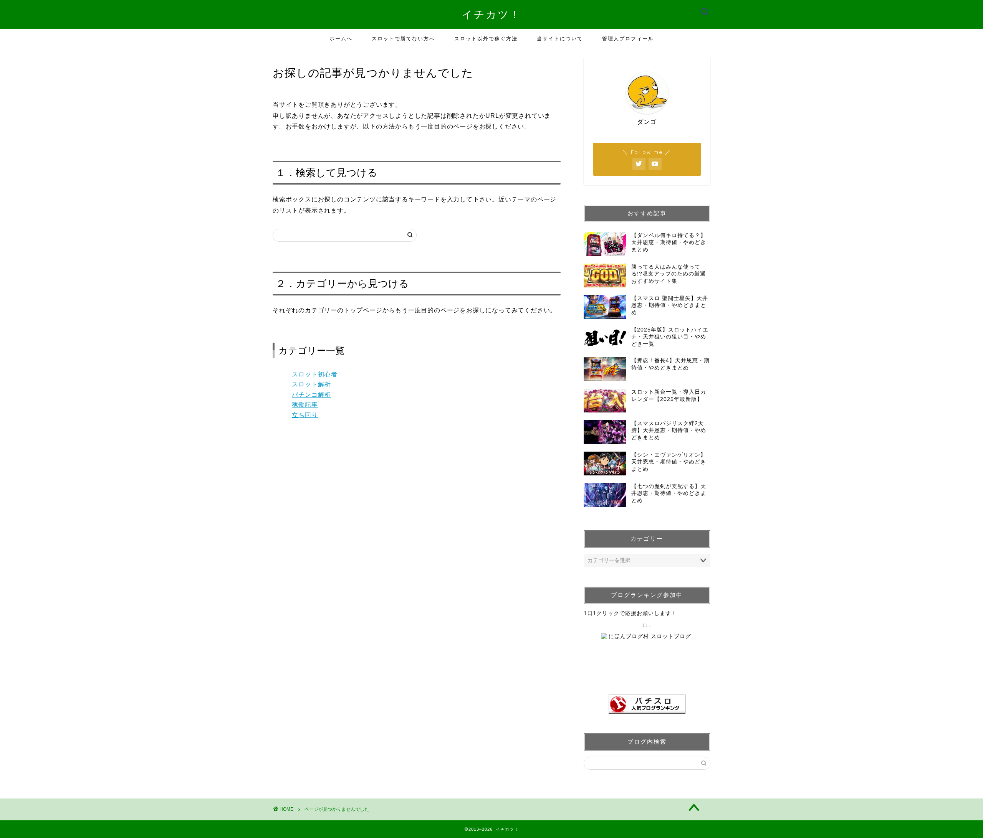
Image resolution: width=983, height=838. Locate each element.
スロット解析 (311, 384)
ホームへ (340, 38)
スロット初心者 (315, 374)
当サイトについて (560, 38)
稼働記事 (305, 404)
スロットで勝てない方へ (403, 38)
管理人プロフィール (628, 38)
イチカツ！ (491, 14)
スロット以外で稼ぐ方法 (486, 38)
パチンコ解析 (311, 394)
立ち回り (305, 415)
